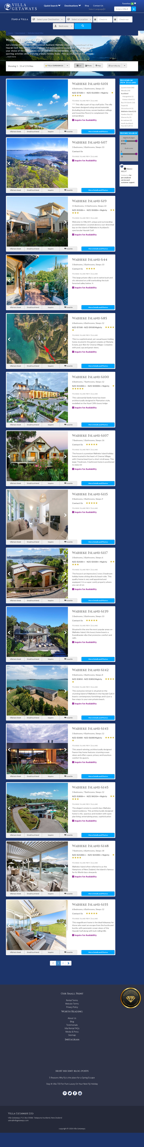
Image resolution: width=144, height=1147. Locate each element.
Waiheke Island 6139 (90, 611)
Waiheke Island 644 (89, 260)
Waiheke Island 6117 (90, 553)
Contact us (125, 175)
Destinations (71, 5)
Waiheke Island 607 (89, 142)
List (79, 66)
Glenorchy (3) (126, 117)
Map (99, 66)
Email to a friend (33, 131)
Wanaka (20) (125, 90)
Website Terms (72, 1003)
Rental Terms (72, 1000)
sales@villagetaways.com (18, 1120)
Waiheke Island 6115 (90, 494)
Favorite (69, 131)
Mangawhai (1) (127, 96)
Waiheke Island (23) (128, 111)
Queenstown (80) (127, 87)
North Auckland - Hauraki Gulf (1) (127, 124)
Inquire (50, 131)
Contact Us (98, 5)
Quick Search (51, 5)
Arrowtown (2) (126, 120)
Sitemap (72, 1035)
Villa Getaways (79, 1128)
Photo (89, 66)
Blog (87, 5)
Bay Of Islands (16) (128, 102)
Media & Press (72, 1031)
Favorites (127, 3)
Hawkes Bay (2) (126, 114)
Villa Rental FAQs (72, 1028)
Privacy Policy (72, 1007)
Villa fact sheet (15, 131)
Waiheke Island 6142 (90, 670)
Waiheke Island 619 (89, 201)
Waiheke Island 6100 (90, 377)
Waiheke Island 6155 (90, 904)
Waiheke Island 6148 (90, 846)
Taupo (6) (124, 105)
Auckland (124, 93)
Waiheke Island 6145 (90, 787)
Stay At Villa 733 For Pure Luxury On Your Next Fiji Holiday (72, 1083)
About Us (72, 1018)
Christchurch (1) (127, 108)
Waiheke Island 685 (89, 318)
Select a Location (79, 19)
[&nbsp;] (67, 65)
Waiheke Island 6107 (90, 435)
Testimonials (72, 1025)
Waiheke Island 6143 (90, 728)
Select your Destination (48, 19)
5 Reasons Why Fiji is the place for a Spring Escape (72, 1077)
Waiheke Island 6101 (90, 84)
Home (10, 33)
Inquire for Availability (85, 120)
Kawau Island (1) (128, 99)
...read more (11, 56)
